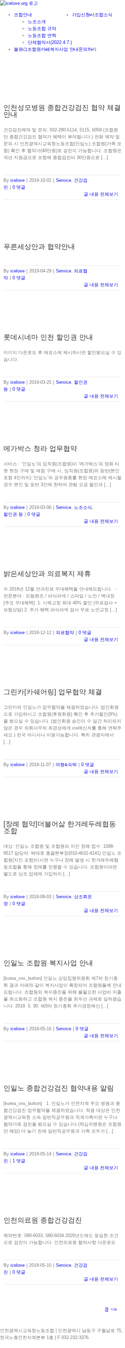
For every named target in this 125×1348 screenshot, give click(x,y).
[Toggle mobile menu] (1, 60)
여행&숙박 (66, 764)
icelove (17, 180)
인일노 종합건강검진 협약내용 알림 (58, 1088)
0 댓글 (18, 187)
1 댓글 (18, 1160)
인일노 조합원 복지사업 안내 (48, 963)
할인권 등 (13, 514)
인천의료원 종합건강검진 (42, 1220)
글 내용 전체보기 (101, 194)
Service (63, 180)
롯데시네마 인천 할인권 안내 (48, 337)
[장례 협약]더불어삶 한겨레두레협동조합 (59, 827)
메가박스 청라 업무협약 (40, 448)
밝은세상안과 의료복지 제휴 (47, 573)
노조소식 (83, 507)
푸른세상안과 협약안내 (39, 246)
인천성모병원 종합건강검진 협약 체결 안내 (62, 111)
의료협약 (65, 632)
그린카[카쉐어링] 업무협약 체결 (52, 692)
